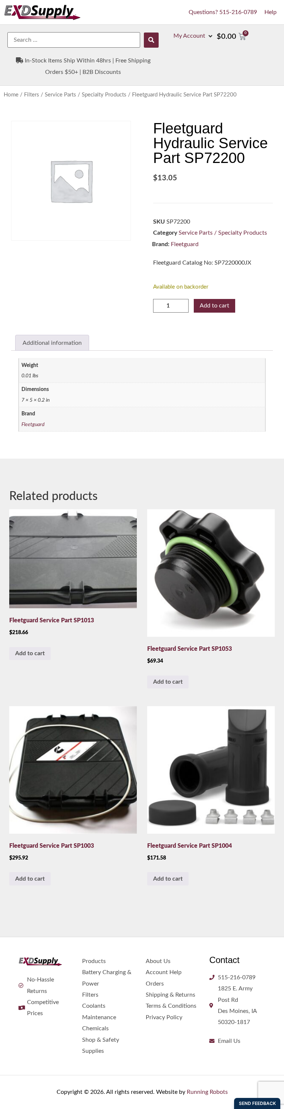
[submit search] (151, 40)
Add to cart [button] (30, 653)
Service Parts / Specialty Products (85, 95)
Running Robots (207, 1092)
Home (11, 95)
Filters (31, 95)
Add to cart (214, 306)
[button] (193, 35)
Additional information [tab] (52, 343)
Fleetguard (185, 244)
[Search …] (73, 40)
